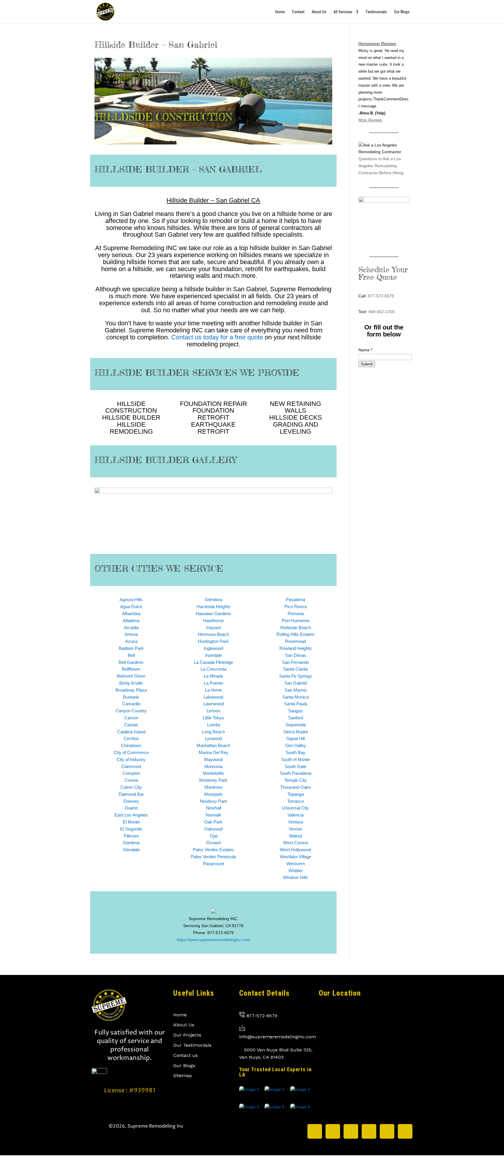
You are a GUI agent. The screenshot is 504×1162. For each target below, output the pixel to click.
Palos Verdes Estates (213, 849)
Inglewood (213, 648)
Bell (131, 655)
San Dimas (295, 655)
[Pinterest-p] (387, 1131)
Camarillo (131, 703)
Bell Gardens (131, 662)
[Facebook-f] (351, 1131)
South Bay (295, 752)
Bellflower (131, 669)
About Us (319, 12)
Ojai (213, 835)
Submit (367, 364)
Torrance (295, 801)
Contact (298, 12)
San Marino (296, 690)
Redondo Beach (295, 627)
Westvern (295, 863)
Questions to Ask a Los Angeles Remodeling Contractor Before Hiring (380, 165)
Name (365, 350)
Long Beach (213, 731)
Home (280, 12)
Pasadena (295, 599)
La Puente (213, 683)
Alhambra (131, 613)
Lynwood (213, 738)
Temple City (295, 780)
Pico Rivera (295, 606)
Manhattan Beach (213, 745)
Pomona (296, 613)
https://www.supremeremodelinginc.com (213, 939)
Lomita (213, 724)
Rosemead (295, 641)
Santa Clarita (295, 669)
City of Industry (131, 759)
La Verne (213, 690)
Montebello (213, 773)
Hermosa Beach (213, 634)
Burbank (131, 697)
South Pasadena (295, 773)
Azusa (131, 641)
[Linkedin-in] (369, 1131)
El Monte (131, 821)
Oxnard (213, 842)
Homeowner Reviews (377, 43)
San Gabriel (295, 683)
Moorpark (213, 794)
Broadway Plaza (131, 690)
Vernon (295, 828)
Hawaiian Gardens (213, 613)
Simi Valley (295, 745)
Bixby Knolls (131, 683)
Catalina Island (131, 731)
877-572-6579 (381, 296)
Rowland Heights (295, 648)
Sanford (295, 717)
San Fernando (295, 662)
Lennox (213, 710)
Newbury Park (213, 801)
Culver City (131, 787)
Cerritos (131, 738)
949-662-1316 (381, 311)
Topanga (296, 794)
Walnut (295, 835)
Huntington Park (213, 641)
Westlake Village (295, 856)
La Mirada (213, 676)
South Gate (295, 766)
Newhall (213, 807)
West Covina (295, 842)
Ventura (295, 821)
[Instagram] (333, 1131)
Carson (131, 717)
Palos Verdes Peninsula (213, 856)
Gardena (131, 842)
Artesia (131, 634)
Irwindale (213, 655)
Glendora (213, 599)
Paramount (213, 863)
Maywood (213, 759)
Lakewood (213, 697)
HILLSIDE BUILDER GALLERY (165, 460)
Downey (131, 801)
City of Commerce (131, 752)
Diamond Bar (131, 794)
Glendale (131, 849)
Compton (131, 773)
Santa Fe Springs (295, 676)
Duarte (131, 807)
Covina (131, 780)
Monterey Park (213, 780)
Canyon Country (131, 710)
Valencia (296, 814)
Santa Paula (295, 703)
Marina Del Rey (213, 752)
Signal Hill (295, 738)
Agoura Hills (131, 599)
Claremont (131, 766)
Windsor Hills (295, 877)
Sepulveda (296, 724)
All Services (343, 12)
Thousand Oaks (295, 787)
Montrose (213, 787)
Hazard (213, 627)
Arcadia (131, 627)
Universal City (295, 807)
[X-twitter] (314, 1131)
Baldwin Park (131, 648)
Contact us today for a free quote (217, 337)
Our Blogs (402, 12)
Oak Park (213, 821)
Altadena (131, 620)
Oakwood (213, 828)
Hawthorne (213, 620)
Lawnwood (213, 703)
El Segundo (131, 828)
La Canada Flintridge (213, 662)
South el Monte (295, 759)
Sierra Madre (295, 731)
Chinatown (131, 745)
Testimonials (376, 12)
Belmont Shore (131, 676)
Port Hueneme (295, 620)
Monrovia (213, 766)
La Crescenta (213, 669)
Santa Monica (295, 697)
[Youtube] (405, 1131)
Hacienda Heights (213, 606)
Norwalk (213, 814)
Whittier (295, 870)
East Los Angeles (131, 814)
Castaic (131, 724)
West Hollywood (295, 849)
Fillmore (131, 835)
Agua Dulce (131, 606)
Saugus (295, 710)
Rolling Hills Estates (295, 634)
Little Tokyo (213, 717)
